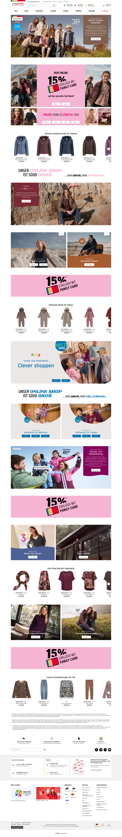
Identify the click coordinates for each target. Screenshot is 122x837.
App (83, 800)
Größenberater (85, 802)
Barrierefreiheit (26, 824)
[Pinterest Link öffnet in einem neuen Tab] (105, 749)
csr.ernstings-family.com (61, 722)
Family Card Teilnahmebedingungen (87, 795)
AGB (12, 822)
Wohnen (92, 11)
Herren (78, 11)
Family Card (54, 1)
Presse (98, 799)
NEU (16, 11)
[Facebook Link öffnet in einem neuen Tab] (96, 749)
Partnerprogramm (101, 801)
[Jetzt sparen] (61, 204)
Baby (27, 11)
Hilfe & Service (66, 1)
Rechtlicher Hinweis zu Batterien (102, 804)
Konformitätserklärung (102, 809)
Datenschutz (17, 822)
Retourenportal (85, 789)
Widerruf (19, 824)
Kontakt (98, 789)
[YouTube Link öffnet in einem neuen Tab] (109, 749)
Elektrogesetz (100, 807)
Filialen (98, 794)
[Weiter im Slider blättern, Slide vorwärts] (108, 149)
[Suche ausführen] (54, 6)
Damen (65, 11)
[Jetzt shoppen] (61, 36)
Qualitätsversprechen (47, 1)
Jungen (53, 11)
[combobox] (40, 5)
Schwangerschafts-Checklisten (86, 806)
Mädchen (39, 11)
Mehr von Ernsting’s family (33, 1)
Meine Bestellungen (86, 811)
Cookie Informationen (87, 815)
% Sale (105, 11)
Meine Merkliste (86, 813)
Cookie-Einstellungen (26, 822)
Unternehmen (100, 796)
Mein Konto (84, 808)
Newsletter (60, 1)
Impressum (13, 824)
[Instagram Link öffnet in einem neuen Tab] (100, 749)
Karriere (99, 792)
